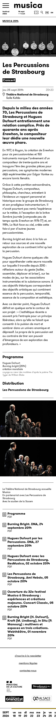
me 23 (38, 714)
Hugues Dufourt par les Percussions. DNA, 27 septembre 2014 (24, 542)
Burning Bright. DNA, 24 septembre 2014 (25, 526)
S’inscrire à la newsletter (28, 656)
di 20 (25, 714)
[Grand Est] (14, 699)
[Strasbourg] (42, 686)
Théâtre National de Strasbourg (27, 95)
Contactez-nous (28, 670)
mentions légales (28, 663)
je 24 (44, 714)
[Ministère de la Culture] (14, 686)
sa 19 (19, 714)
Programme (16, 513)
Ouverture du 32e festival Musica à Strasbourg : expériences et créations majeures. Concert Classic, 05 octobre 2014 (30, 599)
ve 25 (50, 714)
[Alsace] (42, 699)
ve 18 (14, 714)
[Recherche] (41, 12)
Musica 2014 (10, 21)
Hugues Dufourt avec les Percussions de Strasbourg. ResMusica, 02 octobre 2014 (28, 560)
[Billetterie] (36, 12)
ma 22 (32, 714)
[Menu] (5, 5)
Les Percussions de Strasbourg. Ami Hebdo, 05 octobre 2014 (27, 577)
